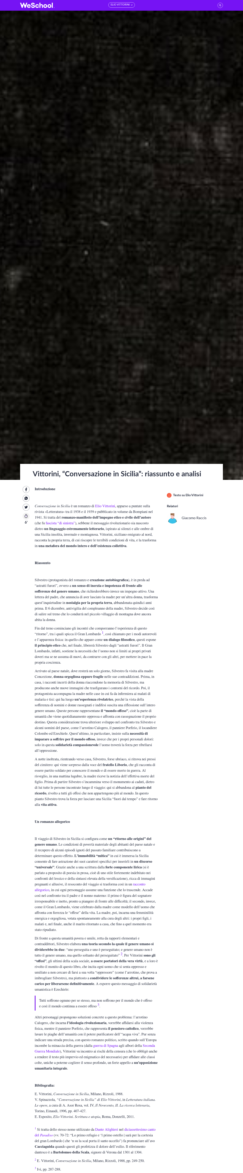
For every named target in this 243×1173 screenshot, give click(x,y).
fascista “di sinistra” (60, 522)
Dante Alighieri (106, 1129)
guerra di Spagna (105, 1045)
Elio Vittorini (105, 505)
